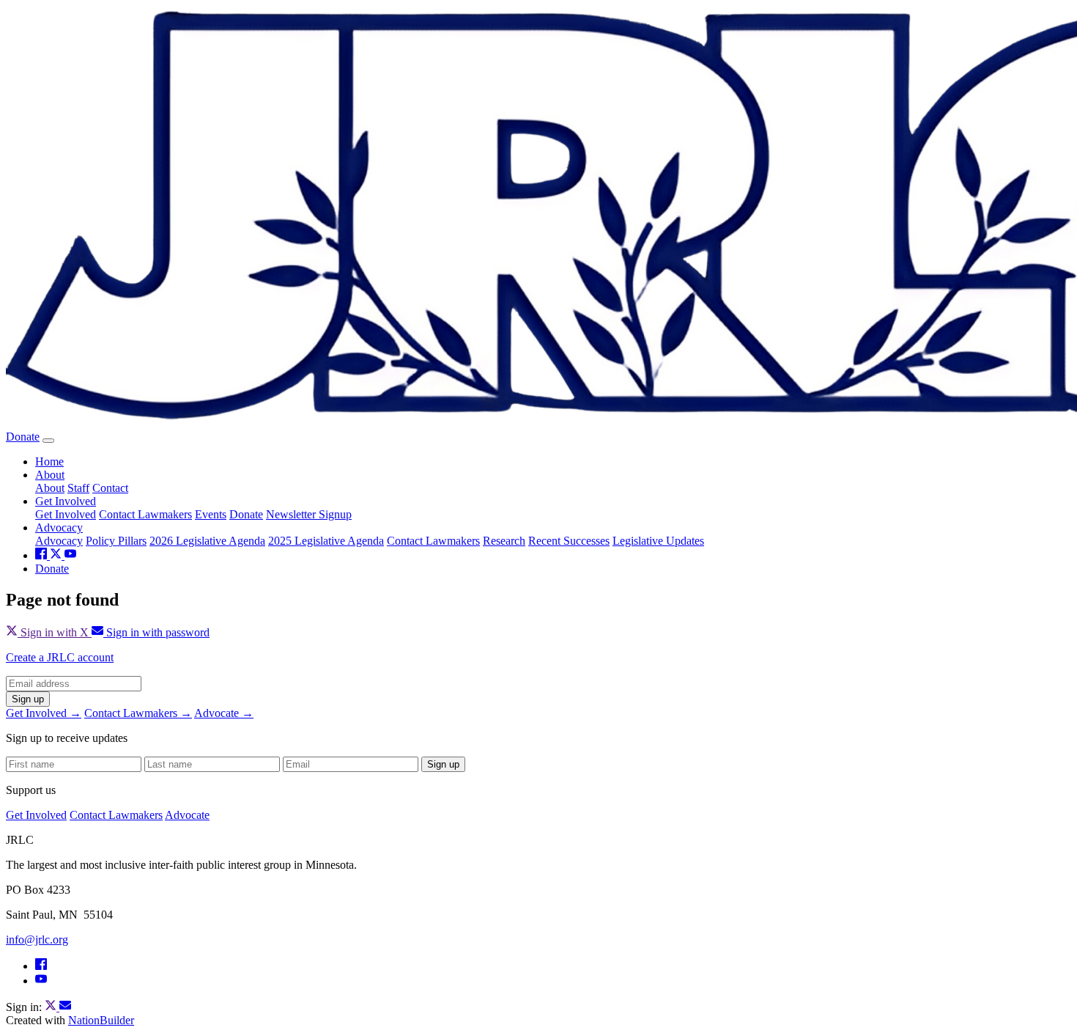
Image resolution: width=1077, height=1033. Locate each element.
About (49, 474)
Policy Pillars (116, 540)
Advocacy (59, 527)
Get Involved (65, 501)
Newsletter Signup (309, 514)
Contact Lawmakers (145, 514)
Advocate (187, 815)
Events (210, 514)
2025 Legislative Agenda (326, 540)
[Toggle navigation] (48, 440)
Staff (78, 488)
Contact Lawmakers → (138, 713)
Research (504, 540)
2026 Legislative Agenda (207, 540)
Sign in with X (55, 632)
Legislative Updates (658, 540)
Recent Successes (569, 540)
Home (49, 461)
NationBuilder (101, 1020)
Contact (110, 488)
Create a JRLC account (60, 657)
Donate (23, 436)
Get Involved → (43, 713)
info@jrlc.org (37, 939)
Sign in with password (156, 632)
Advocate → (223, 713)
